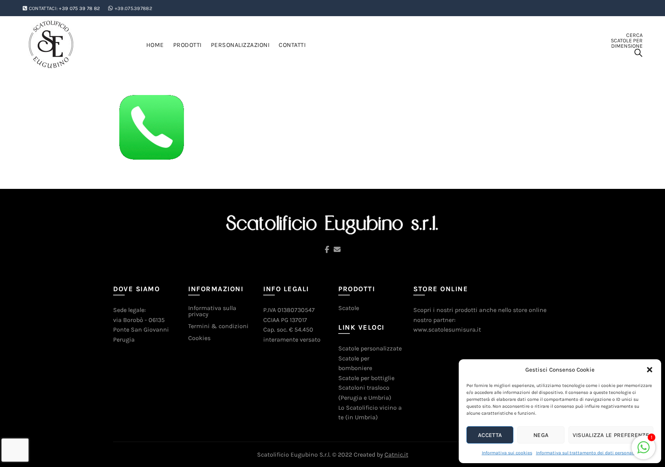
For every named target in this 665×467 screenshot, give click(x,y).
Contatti (292, 44)
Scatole (348, 308)
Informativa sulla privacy (212, 311)
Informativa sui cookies (507, 452)
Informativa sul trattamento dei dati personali (585, 452)
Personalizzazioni (240, 44)
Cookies (199, 338)
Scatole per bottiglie (366, 378)
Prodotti (187, 44)
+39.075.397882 (133, 8)
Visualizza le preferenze (611, 435)
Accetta (490, 435)
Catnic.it (396, 454)
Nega (540, 435)
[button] (649, 370)
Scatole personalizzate (370, 348)
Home (155, 44)
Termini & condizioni (218, 326)
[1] (643, 451)
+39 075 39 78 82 (79, 8)
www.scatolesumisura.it (447, 329)
